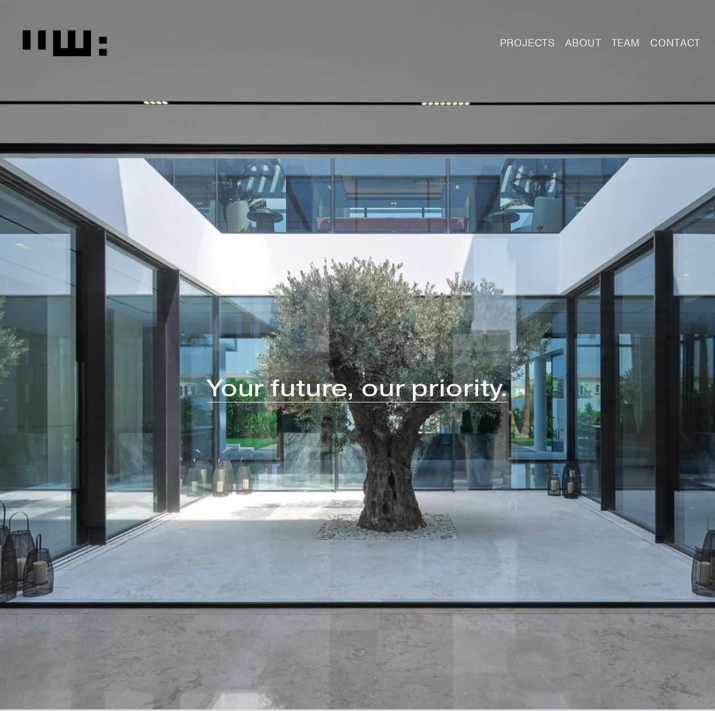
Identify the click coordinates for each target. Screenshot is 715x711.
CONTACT (675, 42)
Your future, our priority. (357, 387)
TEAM (626, 42)
